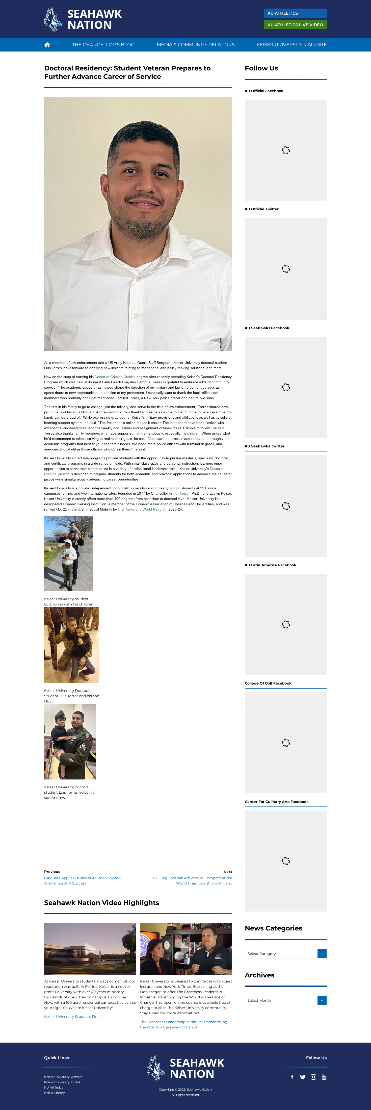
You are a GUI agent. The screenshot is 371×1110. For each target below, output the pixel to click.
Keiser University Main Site (292, 44)
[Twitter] (303, 1077)
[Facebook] (292, 1077)
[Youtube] (324, 1077)
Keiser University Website (63, 1077)
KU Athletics (53, 1087)
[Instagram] (313, 1077)
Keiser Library (54, 1093)
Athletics (283, 13)
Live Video (295, 24)
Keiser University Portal (62, 1082)
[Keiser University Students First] (90, 949)
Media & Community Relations (196, 44)
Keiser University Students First (72, 1016)
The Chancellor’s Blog (103, 44)
